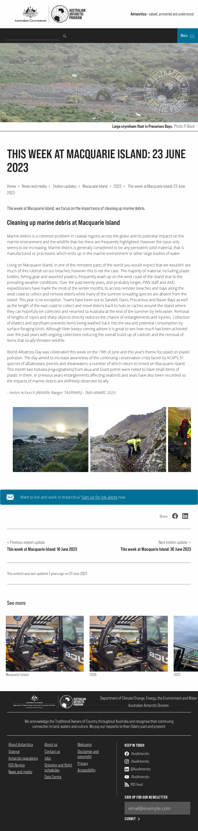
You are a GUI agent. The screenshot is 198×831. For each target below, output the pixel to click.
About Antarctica (20, 744)
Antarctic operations (23, 758)
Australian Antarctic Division (148, 705)
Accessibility (87, 770)
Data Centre (52, 776)
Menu (184, 35)
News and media (34, 186)
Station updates (65, 186)
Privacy (83, 763)
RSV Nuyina (16, 764)
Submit (130, 819)
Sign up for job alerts (99, 497)
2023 (117, 186)
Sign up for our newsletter (146, 797)
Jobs (47, 758)
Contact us (52, 751)
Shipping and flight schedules (58, 767)
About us (50, 744)
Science (14, 751)
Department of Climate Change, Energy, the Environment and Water (148, 698)
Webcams (85, 744)
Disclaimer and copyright (88, 754)
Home (11, 186)
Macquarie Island (95, 186)
